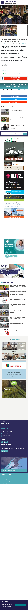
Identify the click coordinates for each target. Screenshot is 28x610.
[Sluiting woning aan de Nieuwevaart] (4, 332)
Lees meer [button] (8, 608)
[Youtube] (5, 442)
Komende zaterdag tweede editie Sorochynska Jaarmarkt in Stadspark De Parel (18, 287)
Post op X (14, 99)
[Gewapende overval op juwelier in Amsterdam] (4, 313)
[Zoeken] (25, 133)
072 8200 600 (6, 433)
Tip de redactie (15, 102)
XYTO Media (24, 43)
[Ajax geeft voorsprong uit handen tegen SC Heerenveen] (4, 319)
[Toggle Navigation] (25, 3)
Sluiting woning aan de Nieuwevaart (18, 330)
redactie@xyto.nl (6, 435)
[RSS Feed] (7, 442)
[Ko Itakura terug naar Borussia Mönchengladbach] (4, 326)
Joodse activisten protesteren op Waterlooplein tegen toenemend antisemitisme (17, 127)
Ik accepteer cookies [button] (20, 604)
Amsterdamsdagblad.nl (10, 2)
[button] (0, 30)
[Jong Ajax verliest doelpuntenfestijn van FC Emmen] (4, 307)
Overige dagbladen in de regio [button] (8, 470)
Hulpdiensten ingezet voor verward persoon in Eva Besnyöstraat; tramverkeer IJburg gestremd (18, 293)
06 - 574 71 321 (19, 90)
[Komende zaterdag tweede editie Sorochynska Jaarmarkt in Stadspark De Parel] (4, 287)
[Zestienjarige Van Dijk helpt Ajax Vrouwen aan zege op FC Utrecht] (4, 300)
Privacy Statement (5, 479)
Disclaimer (3, 476)
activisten (4, 70)
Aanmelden (4, 451)
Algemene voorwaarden (6, 474)
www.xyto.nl (5, 437)
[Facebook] (2, 442)
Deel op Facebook (15, 96)
